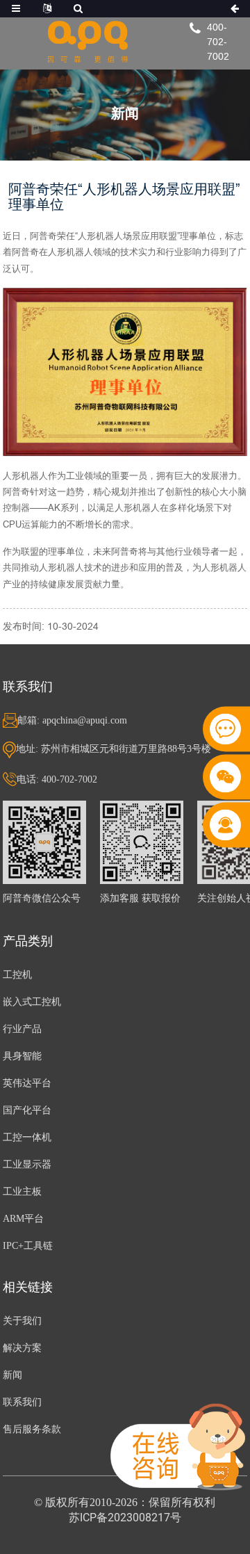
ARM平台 (23, 1218)
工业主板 (22, 1191)
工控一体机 (27, 1137)
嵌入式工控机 (32, 1002)
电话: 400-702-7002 (57, 779)
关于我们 (22, 1321)
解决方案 (22, 1348)
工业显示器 (27, 1164)
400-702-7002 (218, 42)
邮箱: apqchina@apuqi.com (72, 720)
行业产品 (22, 1029)
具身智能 (22, 1056)
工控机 (17, 975)
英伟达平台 (27, 1083)
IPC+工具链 (28, 1246)
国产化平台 (27, 1110)
